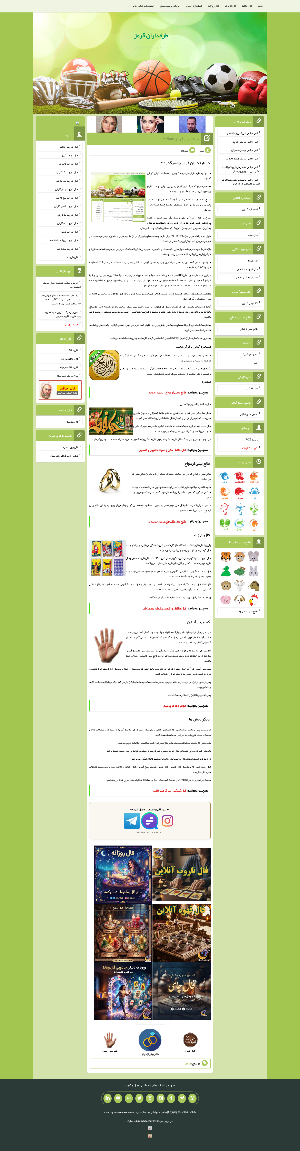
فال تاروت (230, 6)
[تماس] (150, 1098)
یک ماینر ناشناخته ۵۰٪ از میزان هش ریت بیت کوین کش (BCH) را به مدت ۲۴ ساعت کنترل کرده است (60, 299)
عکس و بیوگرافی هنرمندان (63, 455)
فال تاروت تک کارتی (67, 172)
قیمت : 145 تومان (60, 124)
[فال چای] (181, 992)
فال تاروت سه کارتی (67, 180)
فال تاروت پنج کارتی (67, 197)
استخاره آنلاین (194, 6)
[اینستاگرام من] (161, 1098)
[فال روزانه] (123, 875)
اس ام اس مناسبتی (170, 6)
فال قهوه (253, 260)
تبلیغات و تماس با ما (142, 6)
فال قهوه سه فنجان (247, 269)
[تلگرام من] (182, 1098)
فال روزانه (213, 6)
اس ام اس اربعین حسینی (244, 150)
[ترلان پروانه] (150, 125)
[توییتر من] (139, 1098)
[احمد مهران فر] (192, 125)
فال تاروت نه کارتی (68, 214)
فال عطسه (72, 421)
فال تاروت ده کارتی (67, 223)
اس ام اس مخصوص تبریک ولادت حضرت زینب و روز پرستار (241, 169)
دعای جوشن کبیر (248, 354)
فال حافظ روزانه (147, 439)
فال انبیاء (253, 235)
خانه (260, 6)
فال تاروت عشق (69, 231)
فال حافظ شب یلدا (68, 367)
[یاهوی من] (192, 1098)
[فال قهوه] (181, 934)
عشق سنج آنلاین (249, 414)
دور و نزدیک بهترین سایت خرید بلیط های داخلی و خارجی (62, 314)
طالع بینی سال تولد (247, 611)
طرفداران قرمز (151, 35)
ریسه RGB (252, 439)
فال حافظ (247, 6)
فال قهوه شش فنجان (246, 277)
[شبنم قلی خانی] (109, 125)
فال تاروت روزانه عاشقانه (64, 240)
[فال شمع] (123, 934)
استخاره (206, 381)
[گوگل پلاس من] (129, 1098)
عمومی (187, 1063)
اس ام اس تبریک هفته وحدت (242, 158)
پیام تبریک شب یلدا (67, 375)
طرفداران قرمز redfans (180, 139)
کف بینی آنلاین (198, 695)
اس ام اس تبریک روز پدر (244, 141)
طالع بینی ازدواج (249, 329)
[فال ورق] (123, 992)
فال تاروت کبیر (70, 155)
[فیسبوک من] (171, 1098)
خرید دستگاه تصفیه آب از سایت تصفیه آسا (62, 285)
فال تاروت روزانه (69, 146)
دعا (256, 363)
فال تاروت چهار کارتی (66, 189)
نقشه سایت (133, 1121)
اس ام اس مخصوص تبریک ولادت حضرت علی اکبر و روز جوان (241, 181)
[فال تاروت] (181, 875)
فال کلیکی (252, 388)
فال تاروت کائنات (68, 163)
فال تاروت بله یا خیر (67, 248)
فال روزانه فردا (70, 447)
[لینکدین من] (107, 1098)
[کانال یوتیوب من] (118, 1098)
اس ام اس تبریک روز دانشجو (242, 133)
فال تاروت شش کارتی (66, 206)
